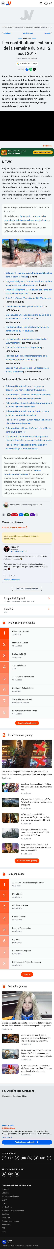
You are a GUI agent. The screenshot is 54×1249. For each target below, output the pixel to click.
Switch (14, 515)
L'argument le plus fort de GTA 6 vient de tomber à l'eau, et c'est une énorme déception (36, 847)
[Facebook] (4, 1157)
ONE (26, 515)
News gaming (20, 27)
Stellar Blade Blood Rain (22, 699)
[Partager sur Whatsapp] (30, 69)
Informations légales (10, 1196)
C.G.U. (4, 1200)
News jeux (29, 27)
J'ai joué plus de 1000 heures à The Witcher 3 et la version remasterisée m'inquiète (36, 802)
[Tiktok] (36, 1157)
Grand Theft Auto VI (20, 631)
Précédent (7, 33)
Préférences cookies (10, 1221)
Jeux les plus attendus (27, 723)
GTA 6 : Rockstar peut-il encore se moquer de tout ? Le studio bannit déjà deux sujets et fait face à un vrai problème (27, 773)
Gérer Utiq (6, 1217)
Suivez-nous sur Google (28, 64)
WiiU (32, 515)
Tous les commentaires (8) (13, 527)
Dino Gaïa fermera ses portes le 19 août (24, 306)
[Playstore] (4, 1174)
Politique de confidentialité (13, 1210)
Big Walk (16, 939)
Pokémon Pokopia (20, 905)
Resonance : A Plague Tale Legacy (26, 962)
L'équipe (5, 1193)
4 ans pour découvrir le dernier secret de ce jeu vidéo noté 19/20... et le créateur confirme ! (36, 832)
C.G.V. (4, 1203)
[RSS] (30, 1157)
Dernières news (28, 33)
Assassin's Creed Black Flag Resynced (28, 883)
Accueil (4, 27)
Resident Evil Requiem (21, 951)
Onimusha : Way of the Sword (24, 711)
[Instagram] (17, 1157)
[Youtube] (23, 1157)
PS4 (21, 515)
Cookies (5, 1214)
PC (9, 515)
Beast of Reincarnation (21, 928)
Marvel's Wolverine (20, 643)
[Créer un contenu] (51, 27)
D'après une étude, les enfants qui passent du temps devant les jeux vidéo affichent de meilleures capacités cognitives (26, 1024)
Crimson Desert (18, 917)
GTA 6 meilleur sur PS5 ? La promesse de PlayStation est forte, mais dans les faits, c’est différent (35, 817)
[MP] (18, 547)
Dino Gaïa (9, 609)
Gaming (11, 27)
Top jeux (27, 974)
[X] (10, 1157)
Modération (7, 1207)
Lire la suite (6, 1137)
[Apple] (10, 1174)
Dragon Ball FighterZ (14, 598)
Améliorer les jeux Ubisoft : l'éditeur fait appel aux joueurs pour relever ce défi (36, 787)
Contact (5, 1189)
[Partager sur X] (34, 69)
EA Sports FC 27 (19, 654)
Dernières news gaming (27, 861)
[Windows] (17, 1174)
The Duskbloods (19, 665)
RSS (3, 1228)
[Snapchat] (49, 1157)
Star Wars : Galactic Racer (23, 688)
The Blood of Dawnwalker (23, 677)
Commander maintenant (42, 152)
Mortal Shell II (18, 894)
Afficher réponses (12, 579)
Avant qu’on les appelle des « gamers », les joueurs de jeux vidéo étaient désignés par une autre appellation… (36, 1038)
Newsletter (6, 1224)
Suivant (47, 33)
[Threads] (42, 1157)
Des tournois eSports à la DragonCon (23, 347)
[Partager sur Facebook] (27, 69)
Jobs (4, 1231)
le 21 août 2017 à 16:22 (19, 551)
